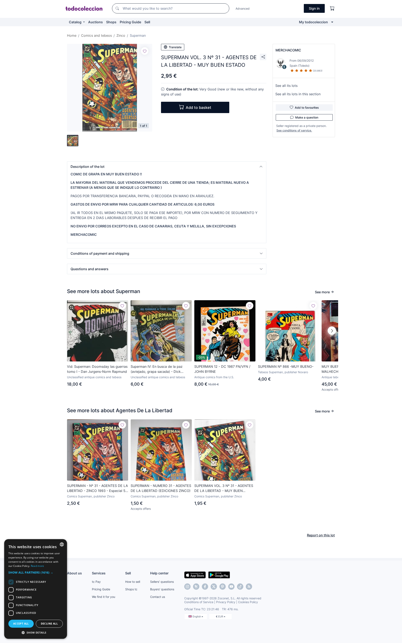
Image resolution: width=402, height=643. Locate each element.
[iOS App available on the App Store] (195, 575)
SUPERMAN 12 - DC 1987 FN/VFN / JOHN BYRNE (222, 369)
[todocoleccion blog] (249, 586)
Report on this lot (321, 535)
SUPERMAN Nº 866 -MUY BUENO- (285, 366)
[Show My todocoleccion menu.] (332, 22)
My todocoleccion (313, 22)
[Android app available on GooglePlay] (219, 575)
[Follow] (144, 51)
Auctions (95, 22)
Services (99, 573)
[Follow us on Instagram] (187, 586)
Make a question (306, 117)
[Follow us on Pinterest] (222, 586)
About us (74, 573)
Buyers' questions (162, 589)
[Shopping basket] (332, 8)
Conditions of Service (198, 602)
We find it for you (103, 597)
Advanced (243, 8)
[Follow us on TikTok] (240, 586)
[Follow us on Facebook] (205, 586)
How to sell (132, 581)
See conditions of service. (294, 130)
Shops (111, 22)
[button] (167, 166)
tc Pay (96, 581)
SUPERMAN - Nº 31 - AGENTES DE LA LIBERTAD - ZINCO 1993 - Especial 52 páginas (97, 488)
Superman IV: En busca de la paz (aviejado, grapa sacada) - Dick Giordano (157, 369)
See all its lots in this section (298, 94)
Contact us (157, 597)
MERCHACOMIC (288, 50)
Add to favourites (307, 107)
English (197, 616)
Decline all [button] (49, 623)
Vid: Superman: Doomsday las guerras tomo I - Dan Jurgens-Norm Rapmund (97, 369)
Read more (37, 566)
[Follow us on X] (214, 586)
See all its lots (286, 85)
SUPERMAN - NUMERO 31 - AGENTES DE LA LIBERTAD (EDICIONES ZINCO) (161, 488)
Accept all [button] (21, 623)
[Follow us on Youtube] (231, 586)
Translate (175, 47)
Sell (147, 22)
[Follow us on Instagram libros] (196, 586)
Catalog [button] (75, 22)
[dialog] (35, 589)
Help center (159, 573)
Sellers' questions (162, 581)
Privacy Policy (225, 602)
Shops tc (131, 589)
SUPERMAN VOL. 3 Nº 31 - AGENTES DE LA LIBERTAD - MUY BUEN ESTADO (223, 488)
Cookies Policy (248, 602)
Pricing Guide (130, 22)
